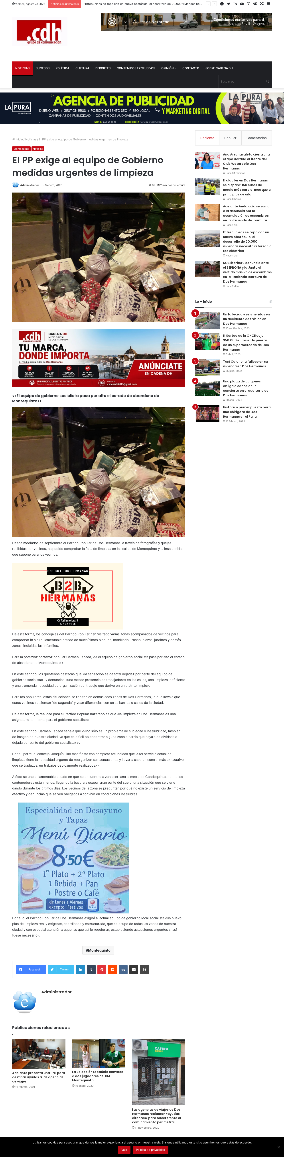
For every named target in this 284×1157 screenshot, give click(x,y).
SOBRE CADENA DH (219, 68)
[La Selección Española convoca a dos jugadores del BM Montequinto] (98, 1053)
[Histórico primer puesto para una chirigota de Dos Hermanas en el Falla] (207, 413)
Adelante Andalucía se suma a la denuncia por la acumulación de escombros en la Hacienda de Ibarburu (246, 213)
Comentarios (257, 138)
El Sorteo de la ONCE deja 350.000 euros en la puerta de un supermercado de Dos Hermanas (246, 342)
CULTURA (82, 68)
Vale (124, 1149)
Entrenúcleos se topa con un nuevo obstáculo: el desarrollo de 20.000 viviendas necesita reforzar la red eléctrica (247, 241)
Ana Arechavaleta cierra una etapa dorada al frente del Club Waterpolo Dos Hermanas (246, 161)
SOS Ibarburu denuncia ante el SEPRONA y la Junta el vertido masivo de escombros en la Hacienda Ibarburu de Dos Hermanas (247, 272)
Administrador (29, 185)
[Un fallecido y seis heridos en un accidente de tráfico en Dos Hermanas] (207, 320)
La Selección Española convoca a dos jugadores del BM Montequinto (97, 1076)
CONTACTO (190, 68)
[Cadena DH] (39, 31)
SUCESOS (42, 68)
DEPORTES (102, 68)
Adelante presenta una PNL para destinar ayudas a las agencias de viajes (38, 1077)
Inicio (19, 139)
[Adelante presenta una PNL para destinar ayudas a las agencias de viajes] (38, 1054)
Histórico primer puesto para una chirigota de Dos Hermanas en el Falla (247, 412)
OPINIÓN (167, 68)
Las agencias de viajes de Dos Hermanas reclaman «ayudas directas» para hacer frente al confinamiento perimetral (156, 1115)
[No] (278, 1147)
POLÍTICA (62, 68)
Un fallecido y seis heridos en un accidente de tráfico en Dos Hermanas (246, 319)
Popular (230, 138)
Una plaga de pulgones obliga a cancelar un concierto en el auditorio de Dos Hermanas (245, 388)
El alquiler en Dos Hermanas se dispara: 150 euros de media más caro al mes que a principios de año (247, 187)
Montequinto (21, 148)
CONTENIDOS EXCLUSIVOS (136, 68)
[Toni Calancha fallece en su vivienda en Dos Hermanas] (207, 367)
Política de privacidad (150, 1149)
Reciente (207, 138)
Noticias (30, 139)
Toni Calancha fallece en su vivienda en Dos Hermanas (245, 363)
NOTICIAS (22, 68)
